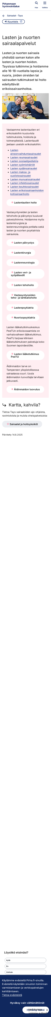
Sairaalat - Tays (15, 15)
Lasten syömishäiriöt (22, 164)
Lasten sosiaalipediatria (24, 161)
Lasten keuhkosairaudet (24, 186)
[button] (25, 960)
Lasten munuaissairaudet (25, 179)
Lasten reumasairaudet (23, 157)
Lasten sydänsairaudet (23, 168)
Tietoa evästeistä (12, 995)
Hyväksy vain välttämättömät (27, 1002)
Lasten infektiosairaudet (24, 183)
